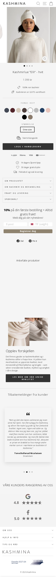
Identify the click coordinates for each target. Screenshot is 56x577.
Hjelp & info (11, 537)
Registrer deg (28, 231)
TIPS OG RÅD (10, 544)
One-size (27, 129)
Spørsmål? (11, 199)
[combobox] (31, 224)
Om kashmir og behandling (23, 187)
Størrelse (28, 124)
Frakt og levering (17, 193)
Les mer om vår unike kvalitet (28, 378)
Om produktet (14, 181)
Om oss (7, 530)
